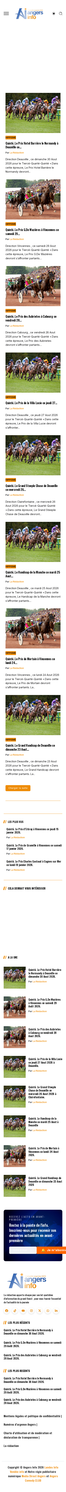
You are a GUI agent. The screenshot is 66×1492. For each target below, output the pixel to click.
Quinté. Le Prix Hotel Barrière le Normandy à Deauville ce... (32, 145)
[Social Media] (7, 1311)
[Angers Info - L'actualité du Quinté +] (28, 13)
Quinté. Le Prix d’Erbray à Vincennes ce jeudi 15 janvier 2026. (32, 830)
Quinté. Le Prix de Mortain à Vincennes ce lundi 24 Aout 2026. (43, 1151)
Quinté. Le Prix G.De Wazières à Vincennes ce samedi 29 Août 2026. (44, 1003)
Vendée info (17, 1472)
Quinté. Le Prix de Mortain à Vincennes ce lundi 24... (30, 661)
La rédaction (18, 837)
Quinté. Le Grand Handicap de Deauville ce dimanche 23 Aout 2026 (45, 1181)
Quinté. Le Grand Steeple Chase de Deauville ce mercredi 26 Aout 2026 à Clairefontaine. (42, 1092)
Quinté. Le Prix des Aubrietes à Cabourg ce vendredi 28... (31, 318)
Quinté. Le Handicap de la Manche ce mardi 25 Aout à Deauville (32, 939)
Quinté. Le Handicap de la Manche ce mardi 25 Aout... (33, 574)
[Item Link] (33, 113)
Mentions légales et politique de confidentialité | (33, 1416)
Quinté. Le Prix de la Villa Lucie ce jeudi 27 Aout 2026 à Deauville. (45, 1062)
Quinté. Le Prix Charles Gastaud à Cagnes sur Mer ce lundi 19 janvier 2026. (33, 863)
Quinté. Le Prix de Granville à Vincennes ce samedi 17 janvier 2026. (34, 847)
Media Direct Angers (34, 1476)
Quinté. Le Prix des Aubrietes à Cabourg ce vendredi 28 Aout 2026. (44, 1032)
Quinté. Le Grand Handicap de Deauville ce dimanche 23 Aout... (30, 747)
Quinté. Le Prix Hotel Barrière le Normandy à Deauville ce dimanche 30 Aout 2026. (30, 66)
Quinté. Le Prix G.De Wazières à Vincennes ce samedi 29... (32, 231)
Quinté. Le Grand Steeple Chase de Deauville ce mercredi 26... (32, 487)
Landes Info (51, 1467)
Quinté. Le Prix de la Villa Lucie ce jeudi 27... (31, 403)
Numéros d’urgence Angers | (20, 1424)
